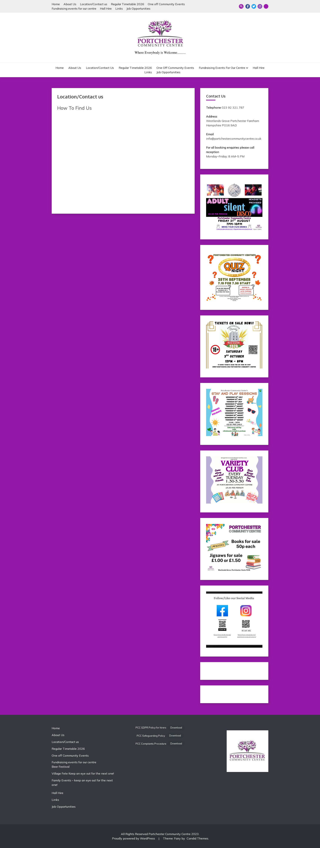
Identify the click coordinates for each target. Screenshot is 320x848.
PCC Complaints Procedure (151, 743)
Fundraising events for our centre (74, 8)
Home (56, 4)
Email (266, 6)
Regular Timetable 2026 (127, 4)
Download (176, 727)
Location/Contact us (93, 4)
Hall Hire (106, 8)
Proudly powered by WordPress (134, 838)
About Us (70, 4)
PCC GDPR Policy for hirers (151, 727)
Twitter (253, 6)
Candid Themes (197, 838)
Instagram (260, 6)
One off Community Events (166, 4)
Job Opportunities (138, 8)
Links (119, 8)
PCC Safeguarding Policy (151, 735)
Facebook (247, 6)
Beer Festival (60, 766)
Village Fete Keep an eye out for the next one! (83, 773)
